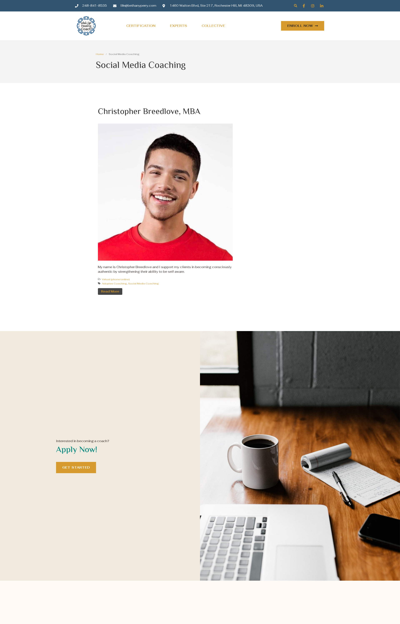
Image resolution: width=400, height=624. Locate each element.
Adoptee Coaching (114, 283)
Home (100, 54)
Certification (140, 26)
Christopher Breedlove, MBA (149, 112)
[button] (295, 6)
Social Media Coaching (143, 283)
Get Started (76, 467)
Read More (110, 291)
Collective (213, 26)
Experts (178, 26)
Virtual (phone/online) (116, 279)
